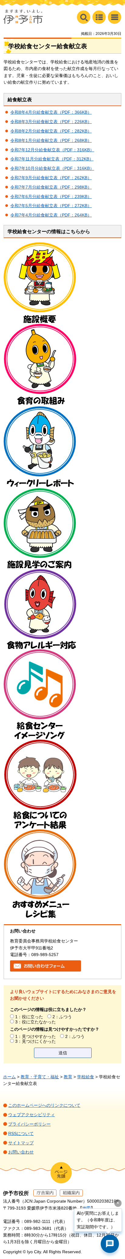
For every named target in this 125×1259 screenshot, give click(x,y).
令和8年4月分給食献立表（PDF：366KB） (51, 112)
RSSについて (21, 1133)
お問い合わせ (21, 1152)
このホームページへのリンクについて (44, 1105)
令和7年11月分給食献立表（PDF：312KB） (51, 158)
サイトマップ (21, 1142)
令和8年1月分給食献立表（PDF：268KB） (51, 140)
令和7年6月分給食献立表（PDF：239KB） (51, 196)
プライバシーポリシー (29, 1124)
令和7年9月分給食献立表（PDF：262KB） (51, 177)
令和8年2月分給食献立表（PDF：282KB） (51, 131)
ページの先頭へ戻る (61, 1172)
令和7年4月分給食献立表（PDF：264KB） (51, 215)
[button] (114, 17)
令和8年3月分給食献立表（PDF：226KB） (51, 121)
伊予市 (23, 16)
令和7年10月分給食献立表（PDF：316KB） (52, 168)
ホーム (9, 1076)
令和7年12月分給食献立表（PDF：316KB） (52, 149)
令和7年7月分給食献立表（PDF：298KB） (51, 187)
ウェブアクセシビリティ (31, 1114)
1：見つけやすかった (35, 1036)
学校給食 (85, 1076)
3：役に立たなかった (35, 1021)
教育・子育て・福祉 (40, 1076)
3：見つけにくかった (35, 1041)
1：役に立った (29, 1016)
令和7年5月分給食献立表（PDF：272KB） (51, 205)
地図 (86, 1208)
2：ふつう (62, 1016)
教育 (68, 1076)
